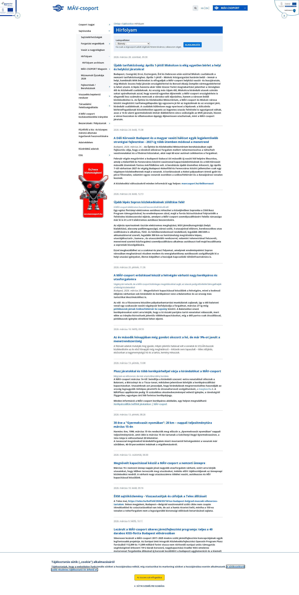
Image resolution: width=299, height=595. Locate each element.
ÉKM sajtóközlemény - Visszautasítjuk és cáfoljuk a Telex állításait (160, 496)
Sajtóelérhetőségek (91, 37)
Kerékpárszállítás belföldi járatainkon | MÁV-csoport (140, 404)
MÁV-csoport (230, 8)
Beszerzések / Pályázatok (92, 123)
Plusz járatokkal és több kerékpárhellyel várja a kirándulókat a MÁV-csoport (167, 371)
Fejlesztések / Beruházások (88, 86)
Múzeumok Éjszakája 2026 (92, 77)
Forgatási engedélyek (92, 43)
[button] (195, 8)
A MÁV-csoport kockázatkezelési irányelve (93, 115)
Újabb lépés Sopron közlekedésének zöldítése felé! (149, 202)
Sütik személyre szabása (150, 585)
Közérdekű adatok (89, 148)
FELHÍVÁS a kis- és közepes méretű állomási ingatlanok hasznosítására (93, 133)
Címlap (117, 23)
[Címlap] (58, 8)
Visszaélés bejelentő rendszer (90, 96)
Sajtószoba (127, 23)
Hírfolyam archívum (93, 62)
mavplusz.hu (205, 388)
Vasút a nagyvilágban (93, 49)
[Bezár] (17, 15)
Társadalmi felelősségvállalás (88, 106)
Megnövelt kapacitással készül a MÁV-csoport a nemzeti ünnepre (159, 463)
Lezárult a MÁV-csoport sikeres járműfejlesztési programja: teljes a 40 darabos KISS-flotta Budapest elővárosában (163, 531)
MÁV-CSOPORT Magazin (94, 68)
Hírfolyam (86, 56)
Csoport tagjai (87, 24)
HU (202, 8)
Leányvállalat (123, 40)
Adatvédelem (86, 142)
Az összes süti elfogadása (149, 577)
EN (207, 8)
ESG (81, 155)
